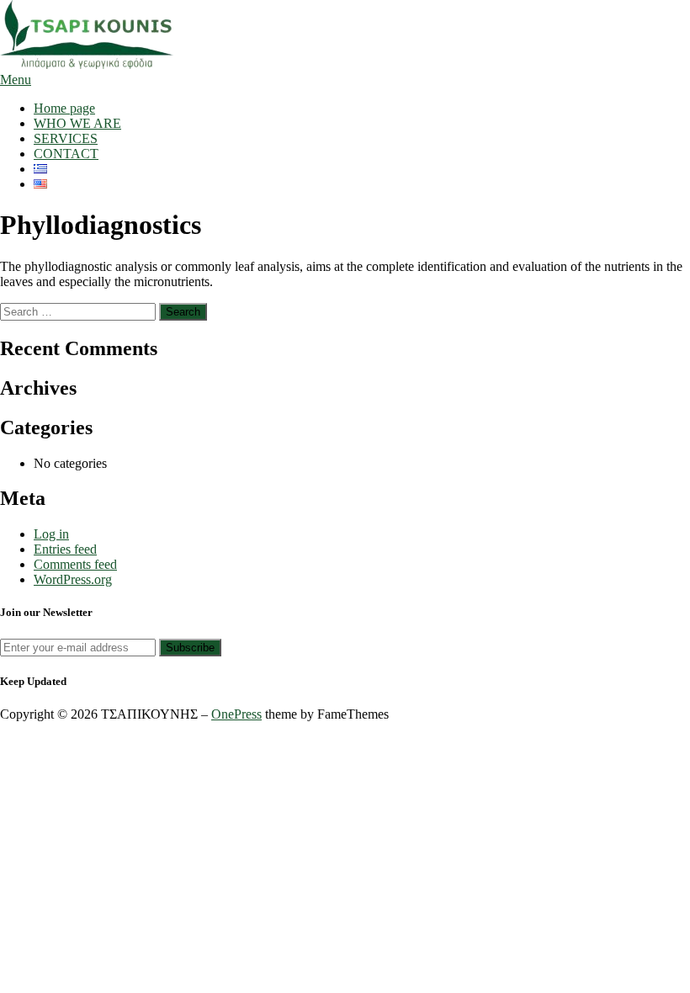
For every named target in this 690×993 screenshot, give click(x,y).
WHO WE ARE (77, 123)
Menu (15, 79)
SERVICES (66, 138)
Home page (64, 108)
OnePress (236, 714)
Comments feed (75, 564)
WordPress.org (73, 579)
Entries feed (65, 549)
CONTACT (66, 153)
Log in (51, 534)
